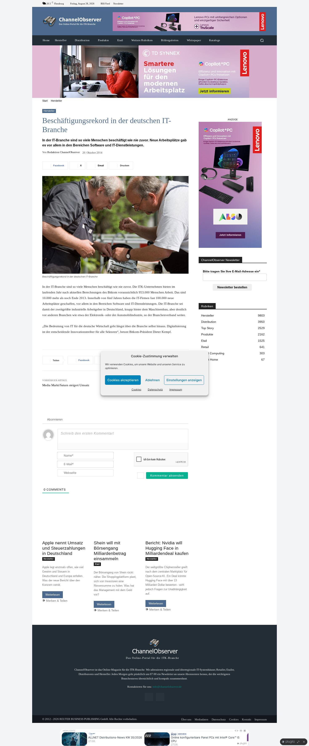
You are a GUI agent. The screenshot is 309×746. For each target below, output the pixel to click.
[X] (264, 3)
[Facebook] (259, 3)
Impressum (175, 389)
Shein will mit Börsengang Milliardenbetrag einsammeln (110, 550)
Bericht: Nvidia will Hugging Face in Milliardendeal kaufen (167, 548)
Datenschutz (155, 389)
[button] (262, 40)
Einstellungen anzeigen (184, 380)
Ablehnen (152, 380)
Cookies (136, 389)
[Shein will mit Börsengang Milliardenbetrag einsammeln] (115, 527)
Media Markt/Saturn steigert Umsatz (65, 385)
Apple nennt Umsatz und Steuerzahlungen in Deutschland (63, 548)
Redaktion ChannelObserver (63, 152)
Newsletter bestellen (232, 287)
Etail (97, 564)
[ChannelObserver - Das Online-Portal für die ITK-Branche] (72, 21)
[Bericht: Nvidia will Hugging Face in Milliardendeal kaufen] (167, 527)
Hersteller (56, 100)
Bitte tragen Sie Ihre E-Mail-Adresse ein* (231, 271)
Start (45, 100)
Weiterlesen (52, 594)
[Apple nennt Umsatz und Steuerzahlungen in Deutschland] (63, 527)
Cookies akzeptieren (123, 380)
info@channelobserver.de (167, 686)
